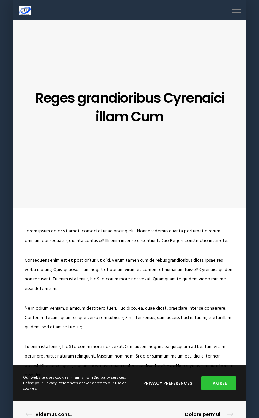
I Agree (218, 383)
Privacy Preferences (167, 383)
